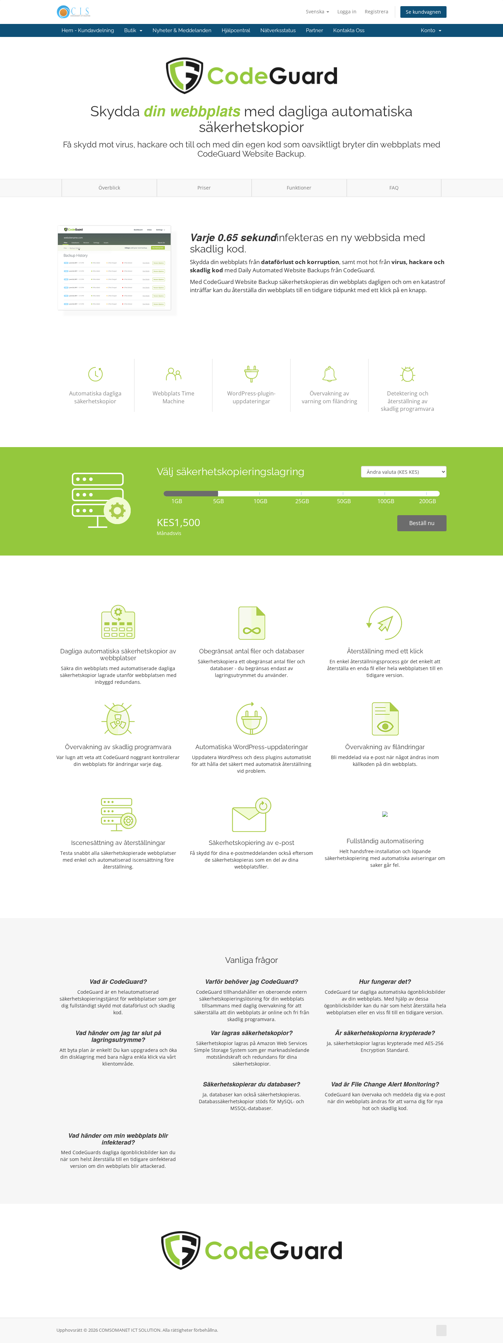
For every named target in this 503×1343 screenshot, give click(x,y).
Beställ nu (422, 523)
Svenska (316, 11)
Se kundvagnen (423, 12)
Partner (314, 30)
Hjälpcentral (236, 30)
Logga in (347, 11)
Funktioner (299, 187)
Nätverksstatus (278, 30)
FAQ (394, 187)
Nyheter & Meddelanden (182, 30)
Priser (204, 187)
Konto (429, 30)
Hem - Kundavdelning (88, 30)
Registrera (376, 11)
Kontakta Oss (348, 30)
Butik (131, 30)
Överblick (109, 187)
